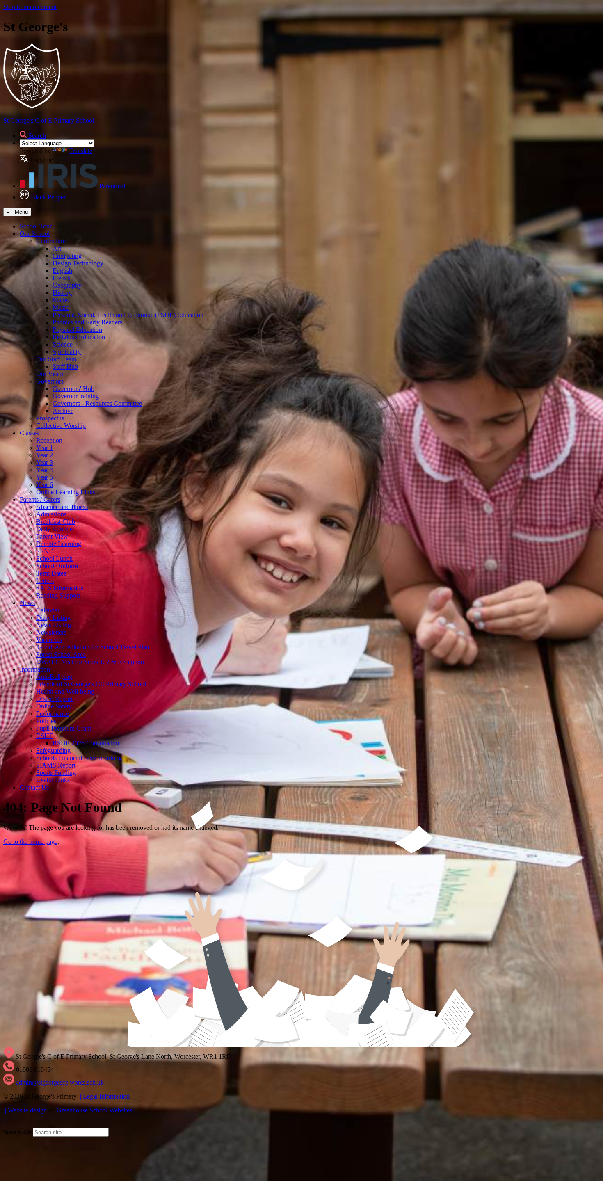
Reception (49, 440)
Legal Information (105, 1096)
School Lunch (54, 558)
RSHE (44, 735)
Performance (52, 713)
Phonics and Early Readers (87, 322)
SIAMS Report (55, 765)
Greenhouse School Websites (94, 1110)
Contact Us (34, 787)
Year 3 (44, 462)
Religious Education (79, 337)
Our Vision (50, 373)
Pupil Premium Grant (63, 728)
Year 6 (44, 484)
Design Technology (78, 263)
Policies (46, 720)
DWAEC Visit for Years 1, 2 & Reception (90, 661)
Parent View (52, 536)
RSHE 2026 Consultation (86, 743)
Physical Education (77, 329)
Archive (63, 410)
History (62, 292)
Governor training (76, 396)
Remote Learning (58, 543)
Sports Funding (56, 772)
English (62, 270)
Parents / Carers (40, 499)
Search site (17, 1131)
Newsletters (51, 632)
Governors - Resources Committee (97, 403)
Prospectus (50, 418)
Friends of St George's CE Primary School (91, 684)
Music (61, 307)
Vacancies (49, 639)
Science (63, 344)
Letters (45, 580)
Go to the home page (30, 841)
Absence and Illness (62, 506)
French (62, 277)
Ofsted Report (54, 698)
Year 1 (44, 447)
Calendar (47, 610)
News (27, 602)
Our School (35, 233)
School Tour (36, 226)
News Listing (53, 624)
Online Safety (54, 706)
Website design (26, 1110)
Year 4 (44, 469)
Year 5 (44, 477)
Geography (67, 285)
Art (57, 248)
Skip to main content (30, 6)
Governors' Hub (73, 388)
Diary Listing (53, 617)
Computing (67, 255)
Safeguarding (53, 750)
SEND (45, 551)
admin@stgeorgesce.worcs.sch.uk (60, 1082)
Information (35, 669)
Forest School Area (61, 654)
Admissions (51, 514)
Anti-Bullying (54, 676)
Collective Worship (61, 425)
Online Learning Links (65, 492)
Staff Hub (65, 366)
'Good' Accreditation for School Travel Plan (92, 647)
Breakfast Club (55, 521)
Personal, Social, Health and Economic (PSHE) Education (128, 314)
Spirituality (67, 351)
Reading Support (58, 595)
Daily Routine (54, 528)
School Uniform (57, 565)
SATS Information (60, 588)
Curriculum (51, 241)
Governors (50, 381)
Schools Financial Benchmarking (79, 757)
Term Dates (51, 573)
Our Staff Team (56, 359)
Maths (61, 300)
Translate (80, 150)
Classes (29, 432)
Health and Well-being (65, 691)
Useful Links (53, 780)
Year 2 (44, 455)
